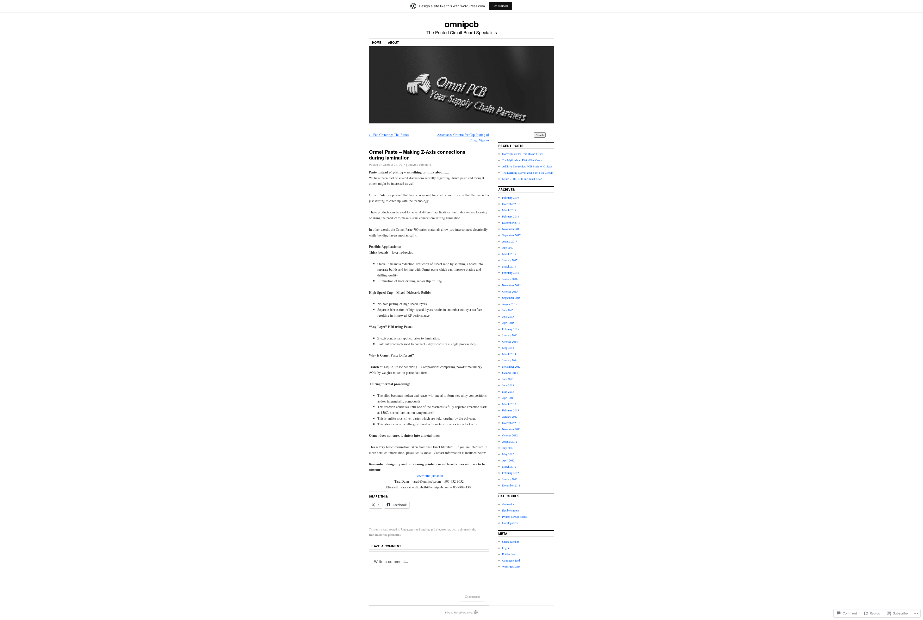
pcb (454, 529)
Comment (472, 596)
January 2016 (510, 279)
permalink (394, 534)
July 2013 (507, 379)
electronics (443, 529)
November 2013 (511, 366)
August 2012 (509, 441)
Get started (500, 6)
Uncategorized (410, 529)
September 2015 (511, 298)
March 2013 (509, 404)
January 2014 (510, 360)
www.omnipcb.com (430, 475)
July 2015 (507, 310)
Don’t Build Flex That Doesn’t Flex (522, 154)
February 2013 (510, 410)
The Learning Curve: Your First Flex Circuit (527, 172)
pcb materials (466, 529)
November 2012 (511, 429)
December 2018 (511, 204)
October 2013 (510, 373)
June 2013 (508, 385)
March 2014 (509, 354)
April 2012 (508, 460)
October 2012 (510, 435)
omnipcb (461, 23)
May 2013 (508, 391)
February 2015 (510, 329)
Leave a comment (419, 164)
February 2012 (510, 473)
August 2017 (509, 241)
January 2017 (510, 260)
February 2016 (510, 273)
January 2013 (510, 416)
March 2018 (509, 210)
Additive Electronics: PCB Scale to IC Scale (527, 166)
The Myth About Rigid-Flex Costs (522, 160)
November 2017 (511, 229)
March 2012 (509, 466)
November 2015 (511, 285)
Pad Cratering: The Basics (389, 134)
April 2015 (508, 323)
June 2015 (508, 316)
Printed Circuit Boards (515, 516)
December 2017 (511, 222)
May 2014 (508, 348)
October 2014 (510, 341)
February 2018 (510, 216)
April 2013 (508, 398)
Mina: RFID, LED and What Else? (522, 179)
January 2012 (510, 479)
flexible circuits (510, 510)
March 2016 (509, 266)
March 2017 (509, 254)
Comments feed (511, 560)
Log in (506, 548)
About (393, 42)
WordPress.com (511, 567)
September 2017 (511, 235)
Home (376, 42)
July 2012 (507, 448)
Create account (510, 541)
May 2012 (508, 454)
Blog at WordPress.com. (459, 612)
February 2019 (510, 197)
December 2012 (511, 423)
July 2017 (507, 247)
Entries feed (509, 554)
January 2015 (510, 335)
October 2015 (510, 291)
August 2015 (509, 304)
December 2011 (511, 485)
